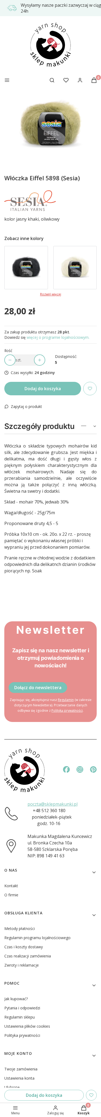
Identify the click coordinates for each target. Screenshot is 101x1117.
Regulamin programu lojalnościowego (37, 937)
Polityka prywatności (22, 1035)
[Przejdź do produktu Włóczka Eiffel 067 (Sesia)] (26, 268)
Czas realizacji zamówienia (27, 956)
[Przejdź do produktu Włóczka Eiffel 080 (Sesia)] (75, 268)
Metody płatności (19, 928)
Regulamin (66, 699)
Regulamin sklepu (19, 1017)
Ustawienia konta (19, 1078)
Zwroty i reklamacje (21, 965)
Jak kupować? (16, 998)
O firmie (11, 894)
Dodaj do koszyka (43, 389)
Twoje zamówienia (20, 1069)
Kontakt (11, 885)
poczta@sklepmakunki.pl (52, 804)
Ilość (8, 350)
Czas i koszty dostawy (23, 946)
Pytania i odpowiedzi (22, 1007)
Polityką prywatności (67, 710)
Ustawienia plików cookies (27, 1026)
